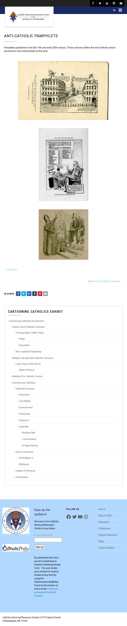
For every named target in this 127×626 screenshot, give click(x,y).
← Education (10, 269)
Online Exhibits (106, 547)
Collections (104, 528)
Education (24, 345)
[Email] (45, 293)
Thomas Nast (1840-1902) (30, 333)
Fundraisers (22, 477)
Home (102, 509)
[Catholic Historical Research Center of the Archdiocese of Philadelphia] (29, 16)
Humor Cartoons (24, 452)
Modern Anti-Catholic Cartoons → (105, 281)
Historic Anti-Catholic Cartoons (29, 327)
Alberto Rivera (26, 370)
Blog (101, 541)
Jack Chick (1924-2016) (28, 364)
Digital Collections (108, 535)
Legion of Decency (25, 470)
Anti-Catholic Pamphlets (29, 351)
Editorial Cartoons (25, 388)
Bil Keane (24, 464)
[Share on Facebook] (18, 293)
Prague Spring (30, 445)
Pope (22, 338)
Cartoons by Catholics (24, 382)
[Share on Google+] (29, 293)
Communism (29, 439)
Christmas (24, 414)
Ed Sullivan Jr (26, 458)
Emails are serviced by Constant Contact (46, 592)
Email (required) (43, 535)
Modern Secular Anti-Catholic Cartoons (33, 358)
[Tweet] (23, 293)
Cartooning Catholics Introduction (26, 321)
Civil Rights (25, 401)
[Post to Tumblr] (34, 293)
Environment (26, 407)
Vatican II (24, 420)
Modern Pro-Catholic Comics (27, 376)
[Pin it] (40, 293)
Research (104, 522)
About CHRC (105, 515)
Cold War (24, 426)
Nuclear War (29, 432)
